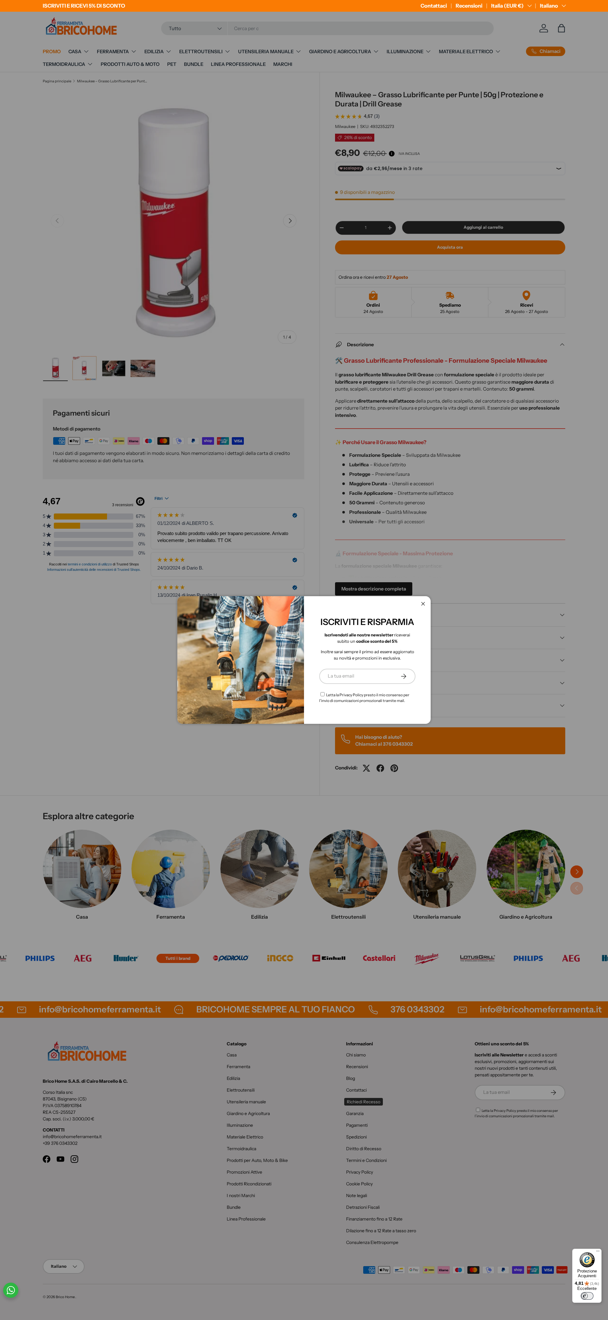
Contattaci (434, 6)
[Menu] (598, 1252)
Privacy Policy (351, 694)
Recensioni (469, 6)
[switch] (587, 1296)
